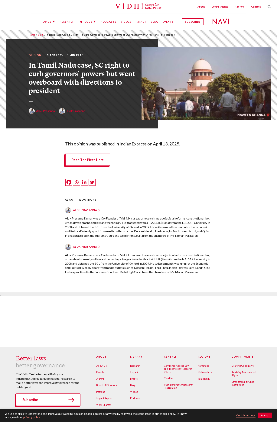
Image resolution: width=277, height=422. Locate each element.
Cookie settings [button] (246, 415)
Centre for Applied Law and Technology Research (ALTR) (178, 368)
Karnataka (203, 365)
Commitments (219, 6)
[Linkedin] (84, 182)
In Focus (85, 21)
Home (32, 34)
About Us (101, 365)
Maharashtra (205, 372)
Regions (240, 6)
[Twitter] (92, 182)
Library (136, 356)
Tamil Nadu (204, 378)
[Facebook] (68, 182)
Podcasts (108, 21)
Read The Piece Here (88, 160)
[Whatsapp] (76, 182)
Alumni (100, 378)
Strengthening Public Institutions (243, 383)
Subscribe (193, 21)
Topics (46, 21)
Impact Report (104, 398)
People (100, 372)
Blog (154, 21)
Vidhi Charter (103, 404)
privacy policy (31, 417)
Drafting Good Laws (243, 365)
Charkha (168, 378)
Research (67, 21)
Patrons (100, 391)
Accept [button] (265, 415)
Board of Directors (106, 385)
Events (168, 21)
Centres (256, 6)
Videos (125, 21)
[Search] (268, 6)
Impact (140, 21)
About (201, 6)
